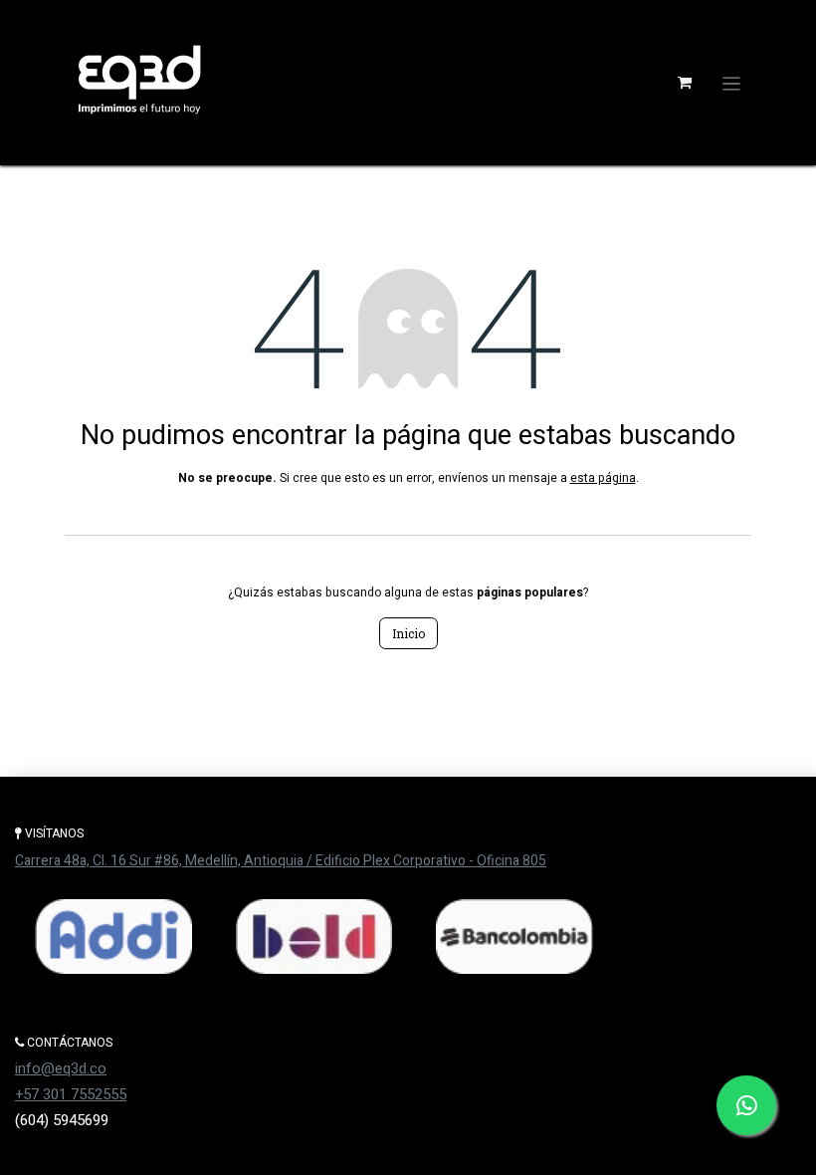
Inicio (408, 633)
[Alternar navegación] (732, 83)
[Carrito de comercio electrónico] (685, 83)
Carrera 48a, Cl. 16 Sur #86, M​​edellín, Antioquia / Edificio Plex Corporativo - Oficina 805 (280, 860)
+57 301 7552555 (70, 1094)
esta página (603, 478)
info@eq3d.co (60, 1068)
